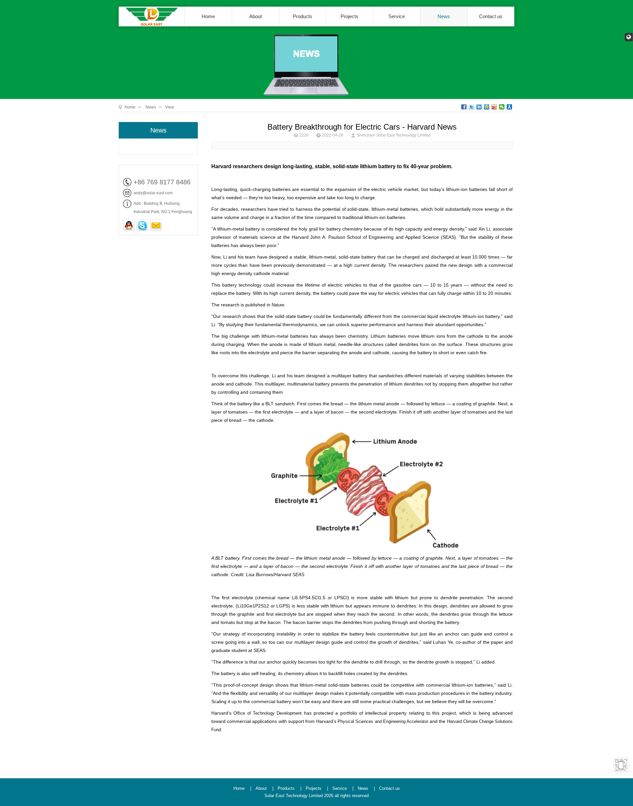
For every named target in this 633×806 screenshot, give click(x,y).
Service (396, 16)
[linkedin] (479, 106)
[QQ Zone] (487, 106)
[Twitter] (471, 106)
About (255, 16)
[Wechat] (502, 106)
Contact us (490, 16)
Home (208, 16)
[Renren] (509, 106)
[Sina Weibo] (494, 106)
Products (302, 16)
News (443, 16)
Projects (349, 16)
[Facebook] (464, 106)
